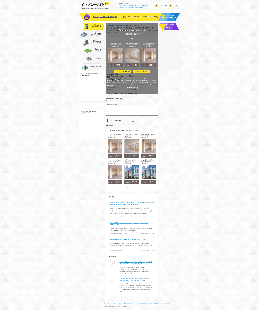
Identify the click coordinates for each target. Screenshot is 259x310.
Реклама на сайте (143, 304)
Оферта (106, 304)
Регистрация (163, 5)
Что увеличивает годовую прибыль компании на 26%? (128, 239)
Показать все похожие (122, 71)
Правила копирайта (130, 304)
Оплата (113, 304)
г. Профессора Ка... (130, 160)
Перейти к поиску (141, 71)
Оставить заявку (132, 87)
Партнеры (120, 304)
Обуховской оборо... (114, 134)
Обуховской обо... (115, 43)
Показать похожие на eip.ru (134, 187)
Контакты (167, 304)
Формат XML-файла (156, 304)
